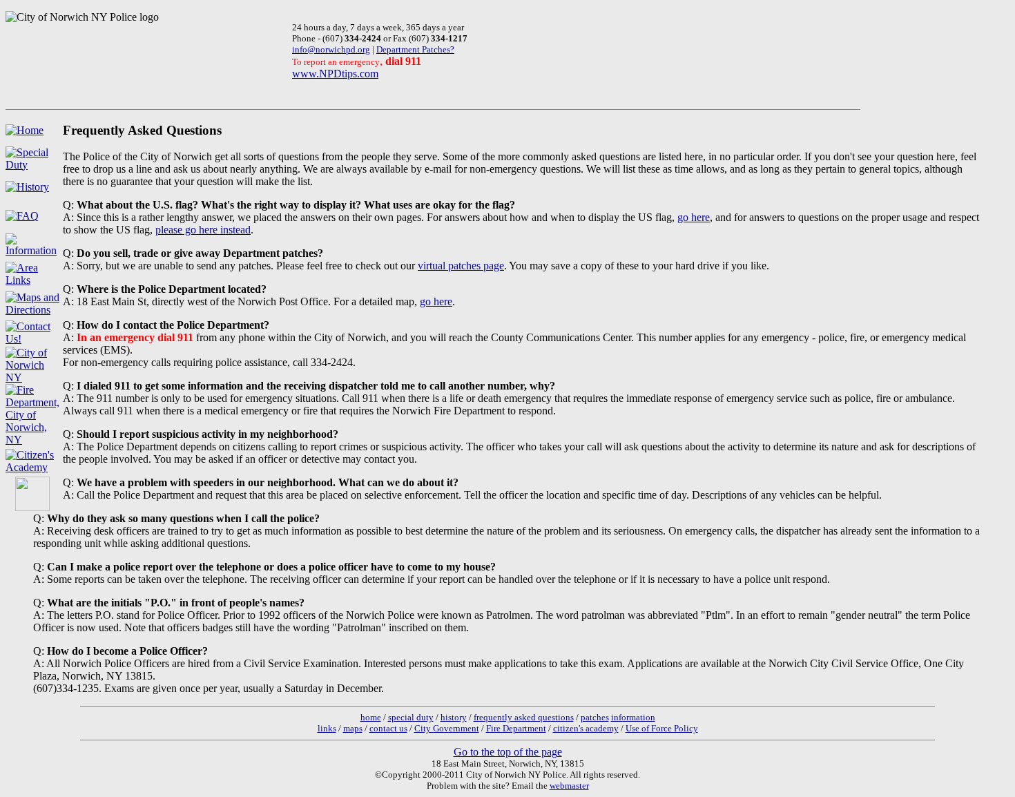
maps (352, 728)
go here (693, 217)
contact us (388, 728)
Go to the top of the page (508, 752)
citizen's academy (586, 728)
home (370, 717)
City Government (446, 728)
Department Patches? (415, 49)
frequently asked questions (524, 717)
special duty (411, 717)
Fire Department (516, 728)
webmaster (569, 785)
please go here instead (203, 230)
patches (595, 717)
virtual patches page (461, 265)
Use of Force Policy (662, 728)
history (454, 717)
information (633, 717)
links (327, 728)
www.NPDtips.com (335, 73)
